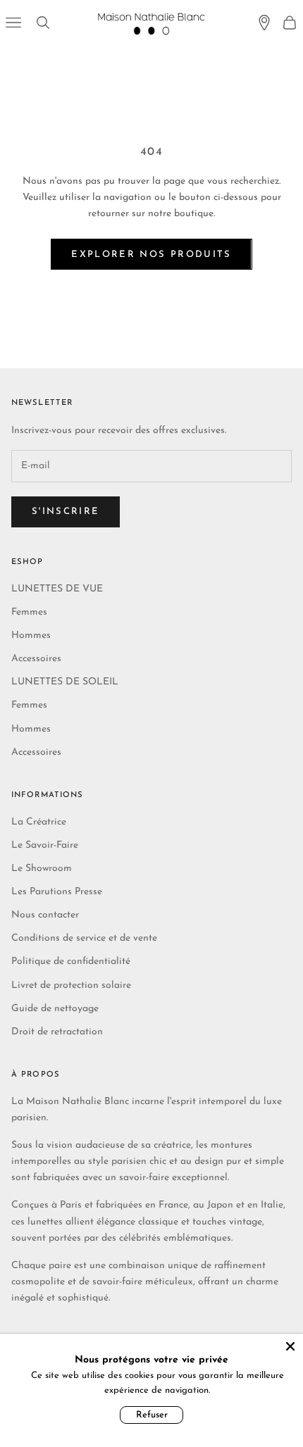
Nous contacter (45, 915)
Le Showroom (41, 868)
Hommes (31, 635)
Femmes (29, 612)
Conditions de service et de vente (84, 938)
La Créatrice (38, 822)
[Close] (290, 1346)
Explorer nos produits (151, 254)
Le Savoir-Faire (44, 845)
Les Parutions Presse (56, 892)
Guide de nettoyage (55, 1008)
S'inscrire (65, 511)
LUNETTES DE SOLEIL (64, 682)
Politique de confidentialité (70, 961)
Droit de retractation (57, 1032)
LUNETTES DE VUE (57, 589)
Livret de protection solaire (71, 985)
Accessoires (36, 658)
